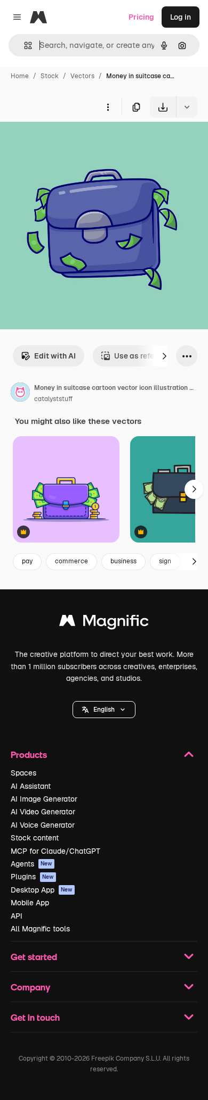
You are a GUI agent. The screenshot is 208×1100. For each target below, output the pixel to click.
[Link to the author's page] (20, 393)
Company (30, 987)
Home (20, 76)
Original (68, 142)
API (16, 916)
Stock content (35, 838)
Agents (31, 864)
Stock (50, 76)
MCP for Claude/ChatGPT (55, 851)
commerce (71, 561)
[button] (104, 709)
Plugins (32, 876)
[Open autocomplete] (23, 45)
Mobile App (30, 902)
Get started (34, 956)
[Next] (164, 355)
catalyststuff (53, 399)
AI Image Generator (44, 799)
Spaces (23, 773)
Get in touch (35, 1017)
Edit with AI (55, 356)
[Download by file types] (186, 107)
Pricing (141, 17)
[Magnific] (104, 623)
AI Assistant (31, 786)
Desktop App (42, 890)
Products (29, 754)
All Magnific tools (40, 929)
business (123, 561)
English (104, 709)
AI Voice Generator (43, 825)
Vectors (82, 76)
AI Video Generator (43, 811)
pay (27, 561)
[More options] (107, 107)
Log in (180, 17)
